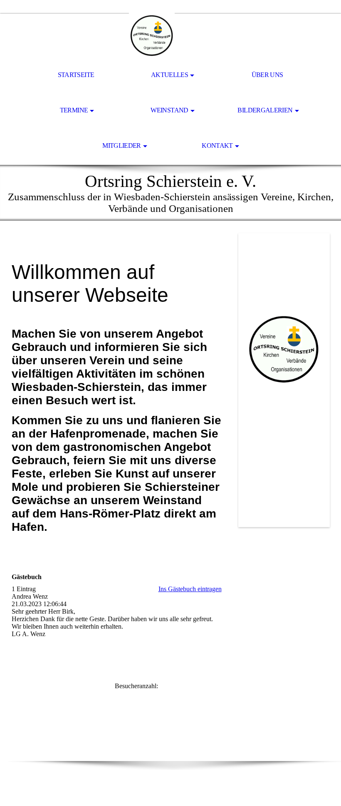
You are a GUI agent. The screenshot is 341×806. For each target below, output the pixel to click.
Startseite (76, 74)
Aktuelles (169, 74)
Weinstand (169, 110)
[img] (170, 36)
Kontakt (217, 145)
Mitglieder (121, 145)
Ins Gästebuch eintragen (190, 588)
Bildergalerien (264, 110)
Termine (74, 110)
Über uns (267, 74)
